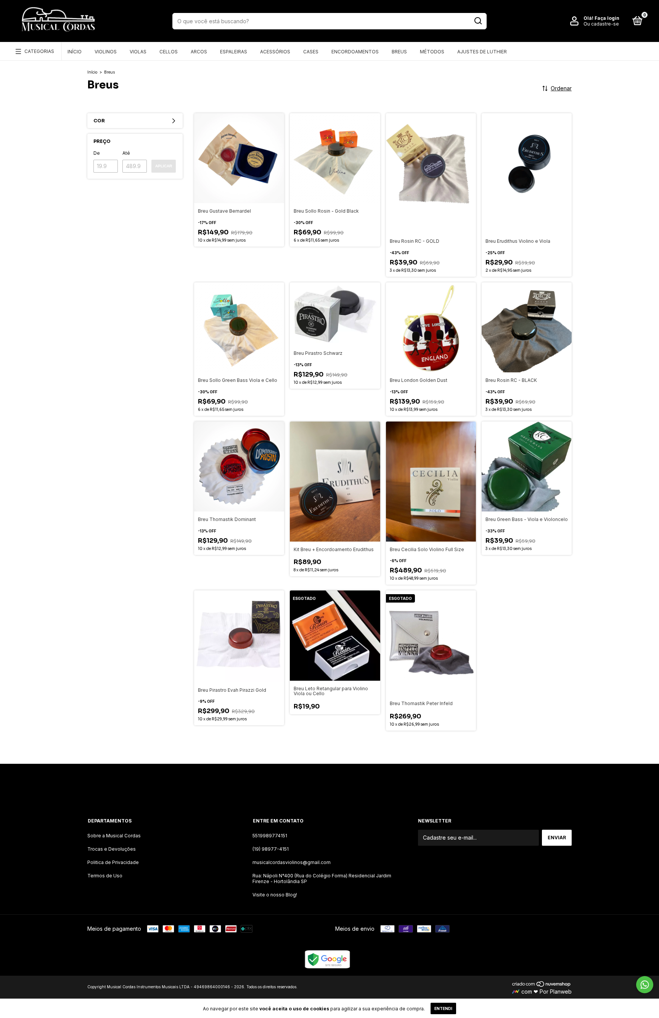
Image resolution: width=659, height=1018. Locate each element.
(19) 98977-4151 (270, 849)
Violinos (106, 52)
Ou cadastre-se (601, 24)
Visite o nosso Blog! (274, 895)
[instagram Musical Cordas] (301, 784)
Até (126, 153)
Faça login (607, 18)
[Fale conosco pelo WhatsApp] (644, 984)
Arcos (199, 52)
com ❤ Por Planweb (546, 991)
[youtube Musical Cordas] (357, 784)
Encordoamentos (355, 52)
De (96, 153)
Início (75, 52)
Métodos (432, 52)
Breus (399, 52)
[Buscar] (477, 21)
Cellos (168, 52)
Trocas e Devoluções (111, 849)
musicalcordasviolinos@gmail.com (291, 862)
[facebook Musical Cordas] (329, 784)
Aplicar (163, 166)
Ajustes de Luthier (482, 52)
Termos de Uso (104, 876)
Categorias (39, 51)
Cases (310, 52)
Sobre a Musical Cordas (114, 835)
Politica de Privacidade (113, 862)
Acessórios (275, 52)
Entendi (443, 1008)
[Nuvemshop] (542, 985)
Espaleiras (233, 52)
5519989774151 (269, 835)
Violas (138, 52)
